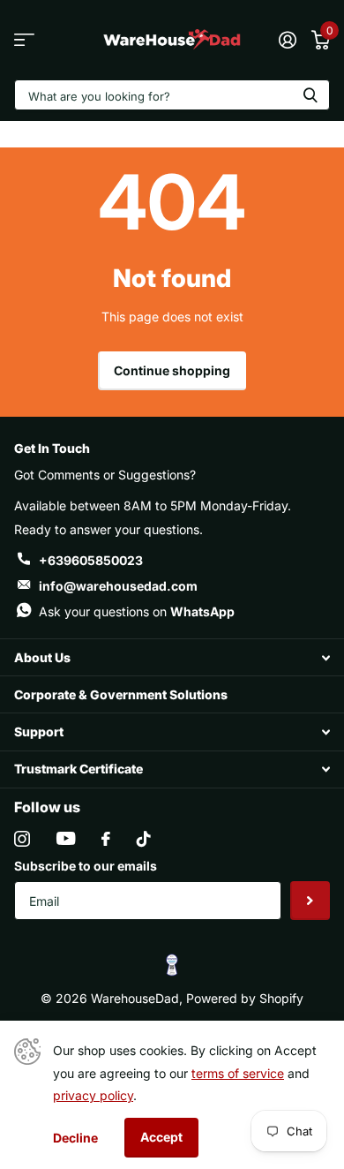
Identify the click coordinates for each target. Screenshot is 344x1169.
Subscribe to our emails (85, 865)
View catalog (24, 40)
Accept (161, 1136)
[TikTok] (144, 839)
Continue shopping (172, 370)
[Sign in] (287, 40)
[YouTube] (65, 838)
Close (172, 657)
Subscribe (310, 901)
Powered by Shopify (244, 998)
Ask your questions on (137, 611)
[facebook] (105, 839)
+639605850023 (91, 560)
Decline (75, 1137)
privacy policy (93, 1095)
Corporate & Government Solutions (121, 694)
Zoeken (310, 94)
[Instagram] (22, 839)
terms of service (237, 1073)
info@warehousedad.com (118, 585)
